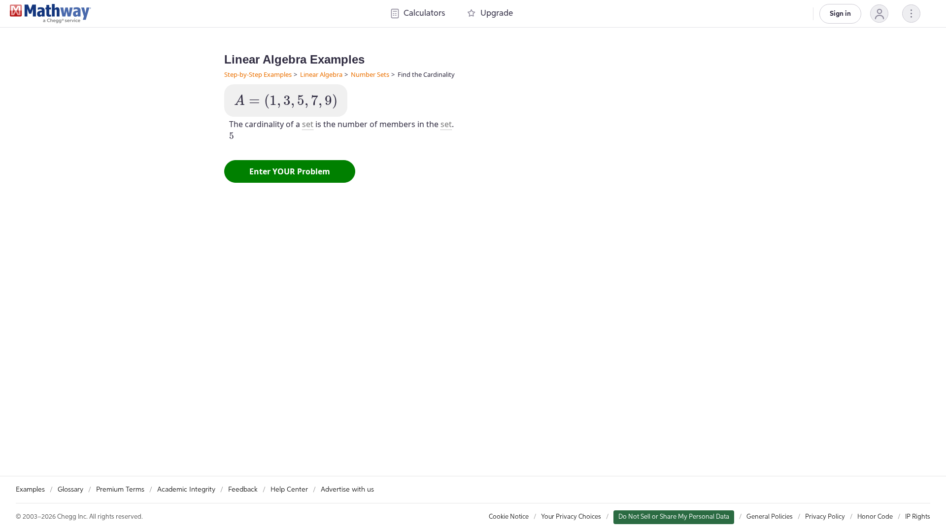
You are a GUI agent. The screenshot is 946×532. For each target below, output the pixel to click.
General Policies (769, 517)
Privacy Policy (825, 517)
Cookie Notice (509, 517)
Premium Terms (120, 489)
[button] (879, 13)
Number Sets (370, 74)
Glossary (70, 489)
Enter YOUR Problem (289, 171)
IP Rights (917, 517)
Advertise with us (347, 489)
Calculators (424, 13)
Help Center (289, 489)
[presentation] (286, 101)
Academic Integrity (186, 489)
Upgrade (496, 13)
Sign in (840, 13)
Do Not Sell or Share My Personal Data (673, 517)
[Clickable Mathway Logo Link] (50, 14)
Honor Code (875, 517)
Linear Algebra (321, 74)
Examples (30, 489)
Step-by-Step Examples (258, 74)
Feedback (243, 489)
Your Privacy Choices (571, 517)
